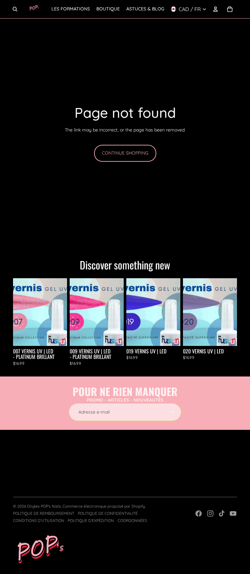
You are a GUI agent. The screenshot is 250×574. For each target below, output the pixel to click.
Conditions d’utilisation (38, 520)
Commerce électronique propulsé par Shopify (103, 506)
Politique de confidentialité (108, 513)
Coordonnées (132, 520)
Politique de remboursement (43, 513)
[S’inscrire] (172, 412)
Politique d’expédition (91, 520)
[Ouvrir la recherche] (15, 9)
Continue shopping (125, 153)
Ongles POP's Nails (44, 506)
